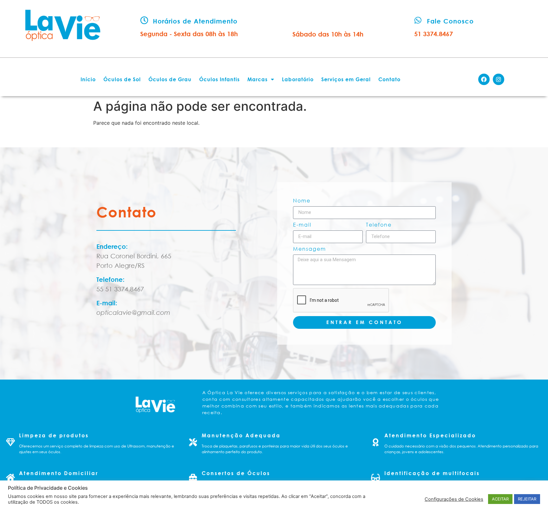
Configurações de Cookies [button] (454, 499)
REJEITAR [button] (527, 498)
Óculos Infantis (219, 79)
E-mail (302, 225)
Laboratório (298, 79)
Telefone (379, 225)
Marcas (257, 79)
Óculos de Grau (170, 79)
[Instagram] (498, 79)
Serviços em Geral (346, 79)
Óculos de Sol (122, 79)
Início (88, 79)
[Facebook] (484, 79)
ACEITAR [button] (500, 498)
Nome (301, 201)
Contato (389, 79)
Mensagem (309, 249)
